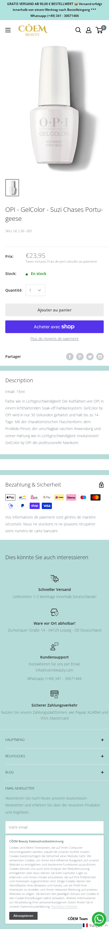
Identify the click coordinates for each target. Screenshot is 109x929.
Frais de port (56, 261)
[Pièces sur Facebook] (70, 356)
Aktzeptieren (23, 915)
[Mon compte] (88, 30)
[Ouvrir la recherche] (78, 30)
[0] (99, 30)
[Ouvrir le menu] (8, 30)
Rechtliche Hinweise (64, 906)
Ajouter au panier (54, 309)
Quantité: (13, 290)
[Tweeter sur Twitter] (90, 356)
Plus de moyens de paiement (54, 338)
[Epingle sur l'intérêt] (80, 356)
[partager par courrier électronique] (100, 356)
